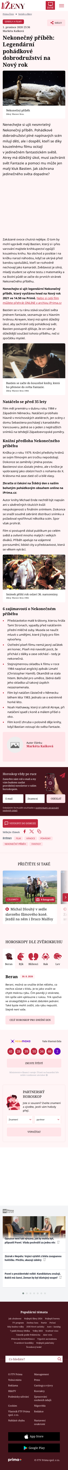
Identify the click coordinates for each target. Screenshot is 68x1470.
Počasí (53, 1322)
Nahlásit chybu (16, 1420)
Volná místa (14, 1380)
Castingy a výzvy (43, 1385)
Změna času (32, 1322)
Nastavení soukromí (40, 1422)
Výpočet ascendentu (47, 1339)
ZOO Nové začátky (35, 1326)
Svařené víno (52, 1330)
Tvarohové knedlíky (24, 1342)
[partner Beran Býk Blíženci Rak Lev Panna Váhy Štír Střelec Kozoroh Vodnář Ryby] (47, 1119)
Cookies (12, 1405)
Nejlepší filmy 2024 (33, 1318)
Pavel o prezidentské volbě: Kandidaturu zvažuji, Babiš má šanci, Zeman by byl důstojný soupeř (33, 1275)
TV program (18, 1322)
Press (37, 1380)
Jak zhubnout (15, 1318)
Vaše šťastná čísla (51, 1041)
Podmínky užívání (18, 1396)
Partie (44, 1322)
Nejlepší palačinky (45, 1342)
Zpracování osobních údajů (42, 1398)
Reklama (13, 1385)
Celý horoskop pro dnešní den (30, 1020)
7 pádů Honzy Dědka (20, 1330)
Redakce (39, 1411)
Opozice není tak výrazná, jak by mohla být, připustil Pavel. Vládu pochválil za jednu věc (30, 1240)
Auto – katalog (54, 1326)
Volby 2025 (38, 1330)
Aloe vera (47, 1334)
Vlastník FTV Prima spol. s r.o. (19, 1413)
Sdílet (54, 23)
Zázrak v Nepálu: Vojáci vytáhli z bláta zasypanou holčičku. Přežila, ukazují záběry (33, 1258)
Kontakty (39, 1391)
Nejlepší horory (52, 1318)
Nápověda (40, 1405)
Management (41, 1374)
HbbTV (12, 1391)
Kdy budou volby (15, 1326)
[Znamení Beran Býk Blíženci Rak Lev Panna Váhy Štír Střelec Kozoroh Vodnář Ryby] (35, 798)
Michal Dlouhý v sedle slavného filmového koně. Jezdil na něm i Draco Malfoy (29, 914)
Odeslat (56, 798)
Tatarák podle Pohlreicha (28, 1334)
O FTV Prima (15, 1374)
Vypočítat (34, 1132)
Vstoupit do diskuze (22, 823)
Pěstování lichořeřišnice (23, 1339)
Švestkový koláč (34, 1347)
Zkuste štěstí (34, 1063)
